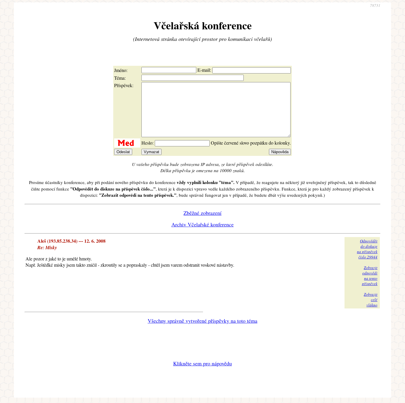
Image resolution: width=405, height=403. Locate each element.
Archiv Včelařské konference (202, 224)
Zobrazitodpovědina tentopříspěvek (369, 275)
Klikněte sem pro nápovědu (202, 363)
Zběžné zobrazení (202, 212)
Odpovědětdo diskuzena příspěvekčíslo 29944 (367, 249)
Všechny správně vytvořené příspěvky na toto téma (202, 320)
